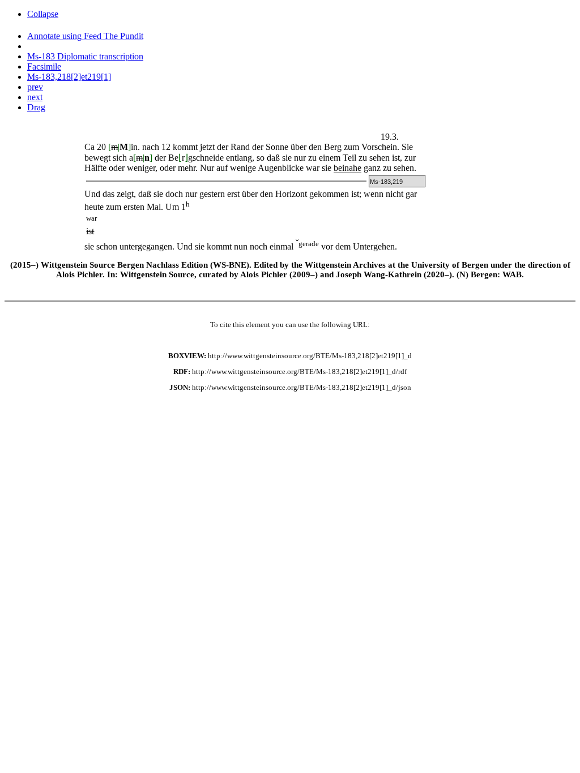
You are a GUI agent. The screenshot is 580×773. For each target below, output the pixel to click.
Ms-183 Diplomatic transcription (85, 56)
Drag (36, 107)
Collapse (42, 14)
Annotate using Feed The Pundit (85, 36)
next (34, 97)
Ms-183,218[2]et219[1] (69, 76)
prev (35, 87)
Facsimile (44, 66)
